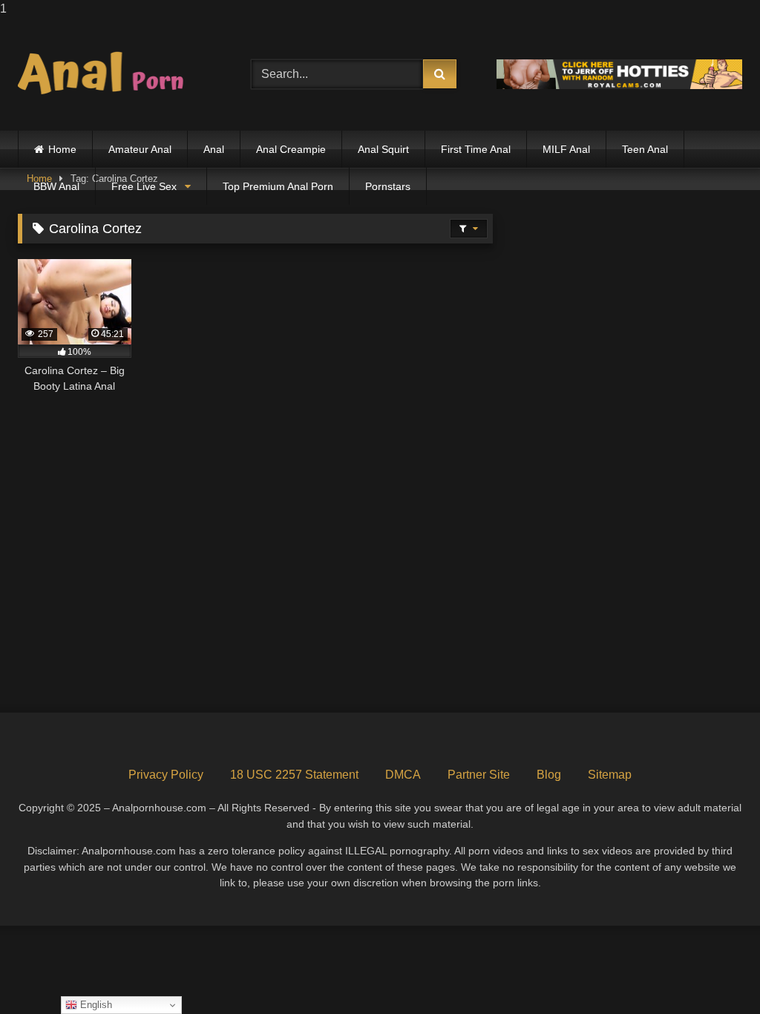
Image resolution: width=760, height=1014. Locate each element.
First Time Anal (476, 149)
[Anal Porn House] (117, 74)
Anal (213, 149)
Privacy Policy (165, 774)
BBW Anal (56, 186)
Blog (549, 774)
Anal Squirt (383, 149)
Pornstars (387, 186)
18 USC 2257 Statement (294, 774)
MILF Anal (566, 149)
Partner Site (479, 774)
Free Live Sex (144, 186)
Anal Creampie (291, 149)
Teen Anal (645, 149)
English (94, 1004)
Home (62, 149)
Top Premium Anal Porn (278, 186)
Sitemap (610, 774)
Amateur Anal (139, 149)
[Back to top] (714, 972)
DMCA (403, 774)
